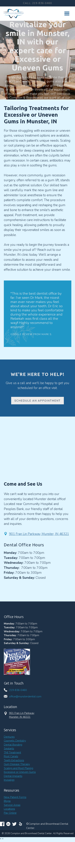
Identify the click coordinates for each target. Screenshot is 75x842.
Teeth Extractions (14, 760)
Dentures (9, 737)
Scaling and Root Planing (18, 768)
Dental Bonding (13, 744)
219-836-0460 (18, 690)
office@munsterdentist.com (25, 696)
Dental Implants (13, 776)
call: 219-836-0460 (37, 3)
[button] (67, 13)
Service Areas (12, 805)
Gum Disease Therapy (17, 764)
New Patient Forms (15, 797)
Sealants (9, 748)
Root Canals (11, 756)
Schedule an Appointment (37, 400)
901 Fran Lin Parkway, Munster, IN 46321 (39, 534)
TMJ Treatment (12, 752)
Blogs (7, 801)
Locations (9, 809)
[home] (12, 14)
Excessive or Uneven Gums (20, 772)
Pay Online (10, 813)
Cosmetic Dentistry (15, 740)
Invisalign (9, 780)
